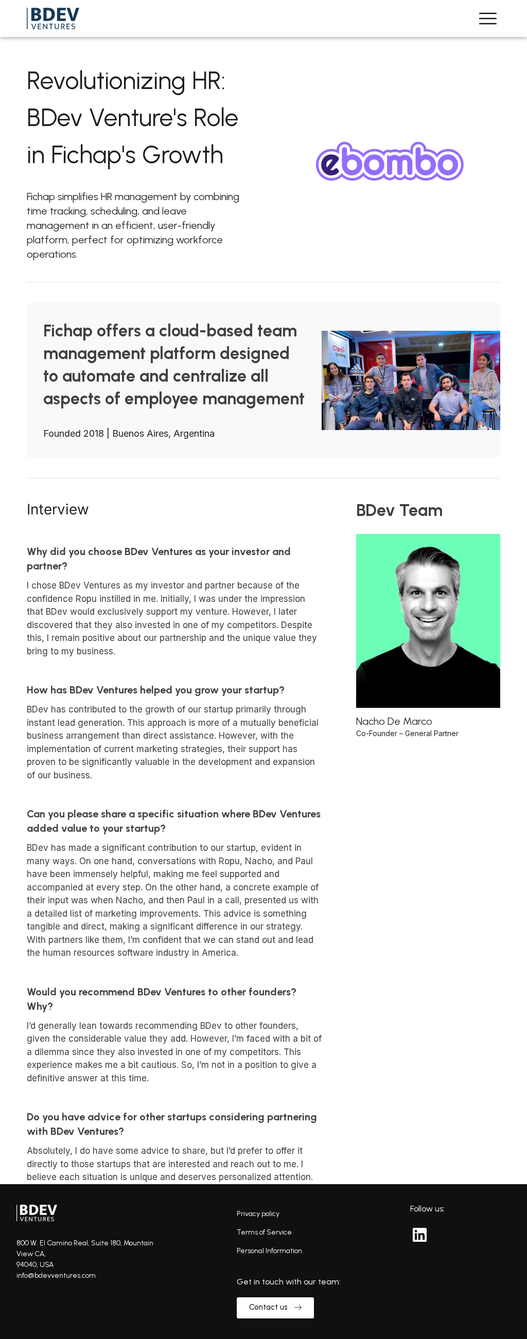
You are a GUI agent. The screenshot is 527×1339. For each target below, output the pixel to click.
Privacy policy (258, 1213)
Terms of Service (264, 1232)
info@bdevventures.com (56, 1275)
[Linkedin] (419, 1235)
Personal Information (269, 1250)
